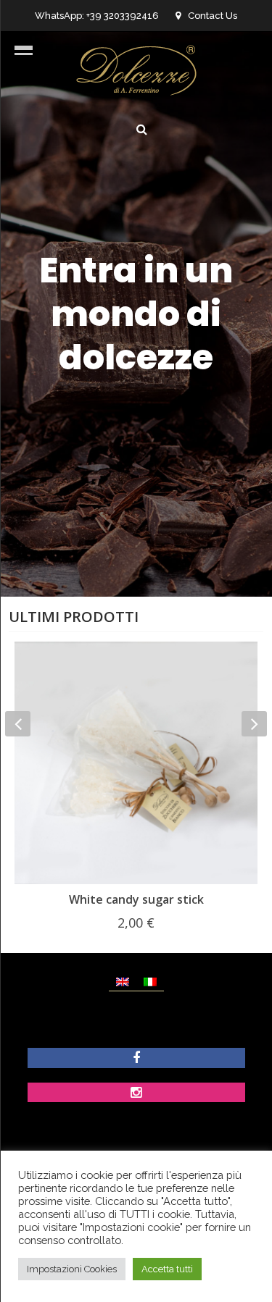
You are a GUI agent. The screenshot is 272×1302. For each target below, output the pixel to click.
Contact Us (212, 15)
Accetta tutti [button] (167, 1269)
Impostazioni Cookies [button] (72, 1269)
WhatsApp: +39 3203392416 (97, 15)
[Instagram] (136, 1093)
